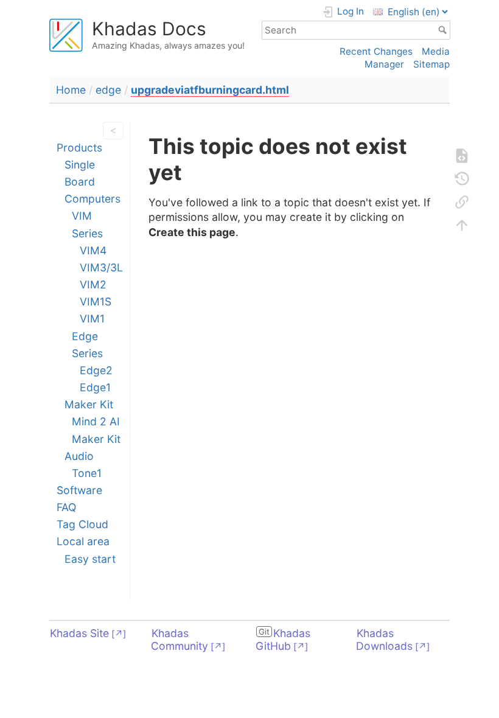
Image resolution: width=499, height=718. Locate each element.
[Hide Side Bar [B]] (110, 130)
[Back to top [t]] (462, 225)
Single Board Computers (92, 181)
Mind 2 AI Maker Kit (96, 430)
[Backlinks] (462, 202)
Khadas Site (79, 633)
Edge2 (96, 370)
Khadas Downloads (384, 639)
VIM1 (92, 318)
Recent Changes (376, 51)
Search (444, 30)
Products (79, 147)
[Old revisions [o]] (462, 178)
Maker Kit (89, 404)
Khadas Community (179, 639)
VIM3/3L (101, 267)
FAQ (66, 507)
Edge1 (95, 387)
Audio (79, 456)
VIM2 (93, 284)
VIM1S (95, 301)
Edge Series (87, 345)
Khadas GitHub (283, 639)
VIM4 (93, 250)
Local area (83, 541)
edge (108, 89)
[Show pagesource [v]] (462, 155)
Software (79, 490)
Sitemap (431, 64)
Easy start (90, 558)
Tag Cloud (82, 524)
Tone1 (87, 473)
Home (71, 89)
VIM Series (87, 224)
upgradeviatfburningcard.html (210, 89)
